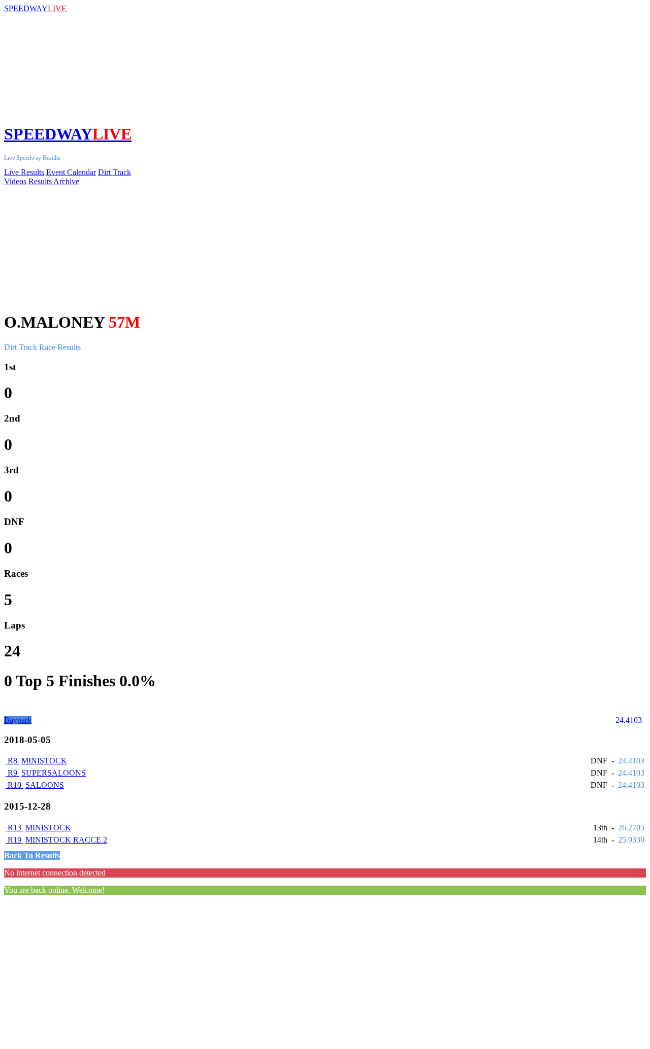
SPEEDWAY (35, 8)
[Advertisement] (308, 974)
